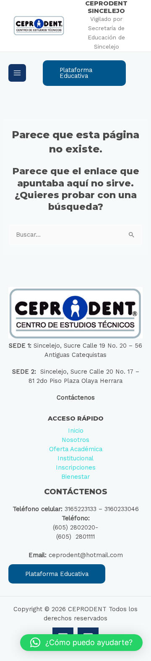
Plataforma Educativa (57, 574)
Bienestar (75, 476)
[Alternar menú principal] (17, 73)
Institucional (75, 458)
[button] (84, 73)
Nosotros (75, 440)
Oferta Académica (75, 449)
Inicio (75, 430)
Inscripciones (76, 467)
